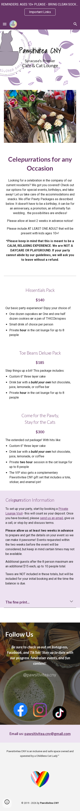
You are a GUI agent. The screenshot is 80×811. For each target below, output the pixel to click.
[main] (40, 57)
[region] (40, 9)
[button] (4, 24)
